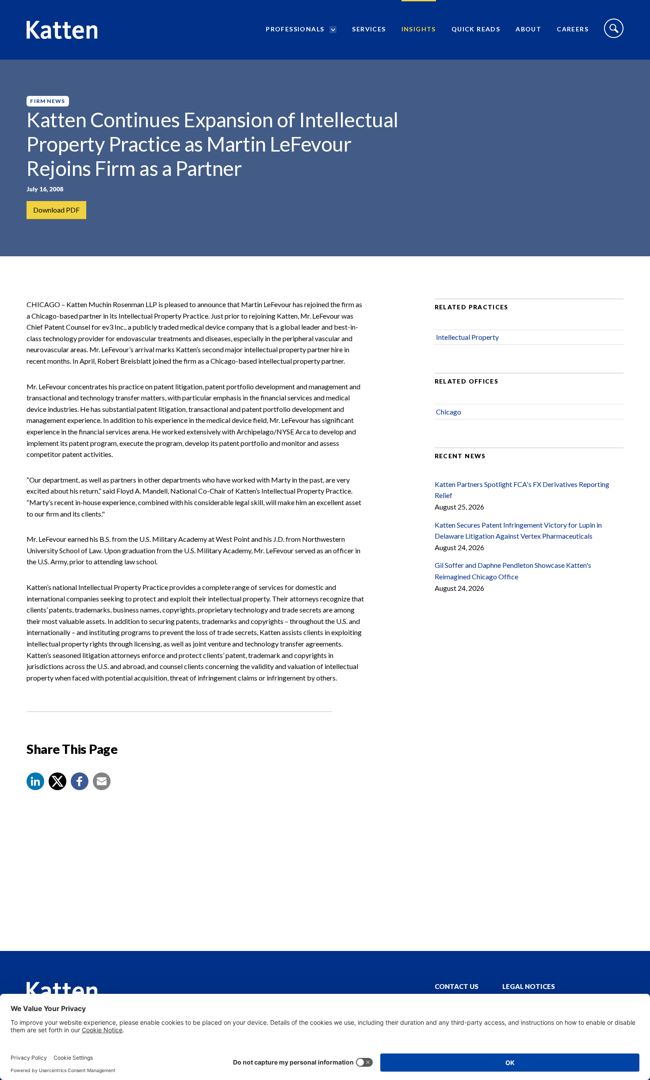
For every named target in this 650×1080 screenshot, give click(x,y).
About (528, 29)
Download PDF (56, 209)
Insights (418, 29)
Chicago (448, 411)
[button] (35, 781)
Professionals (295, 29)
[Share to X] (57, 781)
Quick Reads (475, 29)
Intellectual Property (467, 337)
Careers (573, 29)
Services (369, 29)
